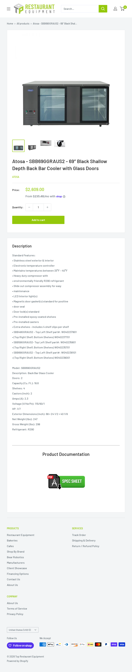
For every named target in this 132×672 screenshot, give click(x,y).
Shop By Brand (15, 551)
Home (10, 23)
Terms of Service (17, 608)
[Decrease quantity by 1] (29, 207)
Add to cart (38, 219)
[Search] (103, 8)
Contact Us (13, 579)
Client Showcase (17, 568)
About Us (12, 584)
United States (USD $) (20, 629)
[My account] (115, 9)
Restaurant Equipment (20, 534)
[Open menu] (8, 9)
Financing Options (18, 573)
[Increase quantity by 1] (47, 207)
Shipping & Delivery (84, 540)
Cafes (10, 546)
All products (23, 23)
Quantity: (17, 207)
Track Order (79, 534)
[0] (122, 9)
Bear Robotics (15, 557)
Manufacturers (16, 562)
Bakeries (12, 540)
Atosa (15, 176)
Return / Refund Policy (85, 546)
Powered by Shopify (17, 661)
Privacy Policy (15, 614)
